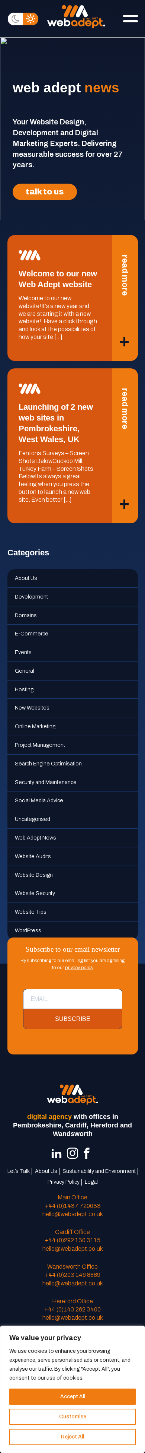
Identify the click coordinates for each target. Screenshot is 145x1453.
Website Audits (33, 856)
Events (23, 652)
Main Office (72, 1197)
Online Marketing (35, 726)
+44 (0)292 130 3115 (72, 1240)
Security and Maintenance (46, 782)
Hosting (24, 689)
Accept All (72, 1396)
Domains (26, 615)
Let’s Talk (18, 1171)
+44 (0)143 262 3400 (72, 1309)
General (24, 671)
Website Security (35, 893)
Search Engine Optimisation (48, 764)
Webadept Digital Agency (76, 16)
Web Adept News (35, 838)
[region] (72, 1389)
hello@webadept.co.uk (72, 1214)
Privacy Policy (64, 1182)
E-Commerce (31, 634)
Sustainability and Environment (99, 1171)
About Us (26, 578)
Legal (91, 1182)
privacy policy (79, 967)
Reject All (72, 1437)
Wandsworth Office (72, 1266)
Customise (72, 1416)
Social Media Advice (39, 800)
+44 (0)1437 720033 (73, 1206)
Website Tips (30, 912)
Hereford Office (72, 1301)
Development (31, 597)
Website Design (34, 875)
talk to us (45, 191)
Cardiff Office (72, 1232)
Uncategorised (32, 819)
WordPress (28, 930)
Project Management (40, 745)
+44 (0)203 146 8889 (72, 1275)
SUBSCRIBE (72, 1019)
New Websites (32, 708)
